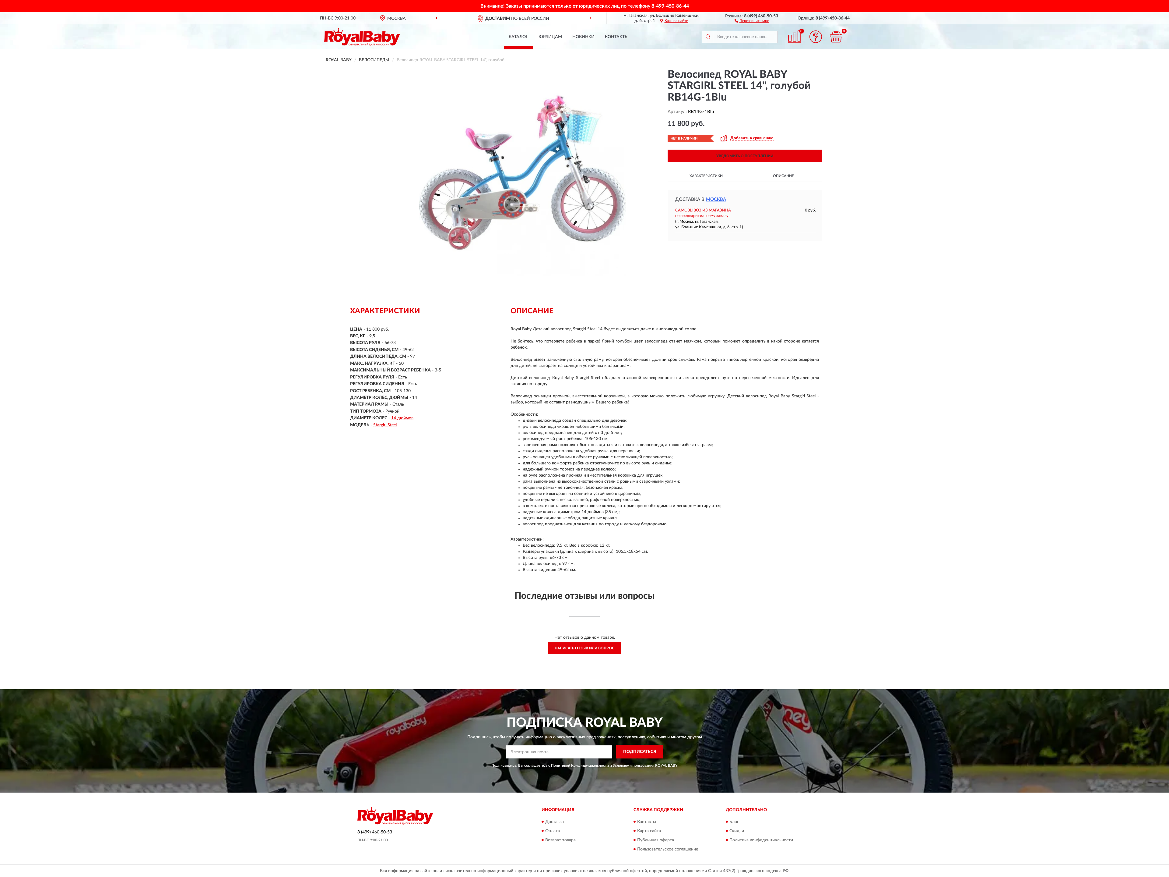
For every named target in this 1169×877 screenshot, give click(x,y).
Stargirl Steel (385, 425)
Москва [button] (716, 199)
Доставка (554, 822)
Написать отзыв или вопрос (584, 648)
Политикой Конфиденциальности (580, 765)
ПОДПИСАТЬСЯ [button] (639, 752)
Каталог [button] (518, 37)
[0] (836, 36)
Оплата (552, 831)
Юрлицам (550, 37)
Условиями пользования (633, 765)
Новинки (583, 37)
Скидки (736, 831)
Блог (734, 822)
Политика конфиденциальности (761, 840)
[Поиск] (708, 37)
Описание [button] (783, 176)
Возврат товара (560, 840)
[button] (752, 20)
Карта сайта (649, 831)
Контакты (617, 37)
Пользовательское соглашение (667, 849)
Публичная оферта (655, 840)
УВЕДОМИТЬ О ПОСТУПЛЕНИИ (744, 156)
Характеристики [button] (706, 176)
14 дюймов (402, 418)
